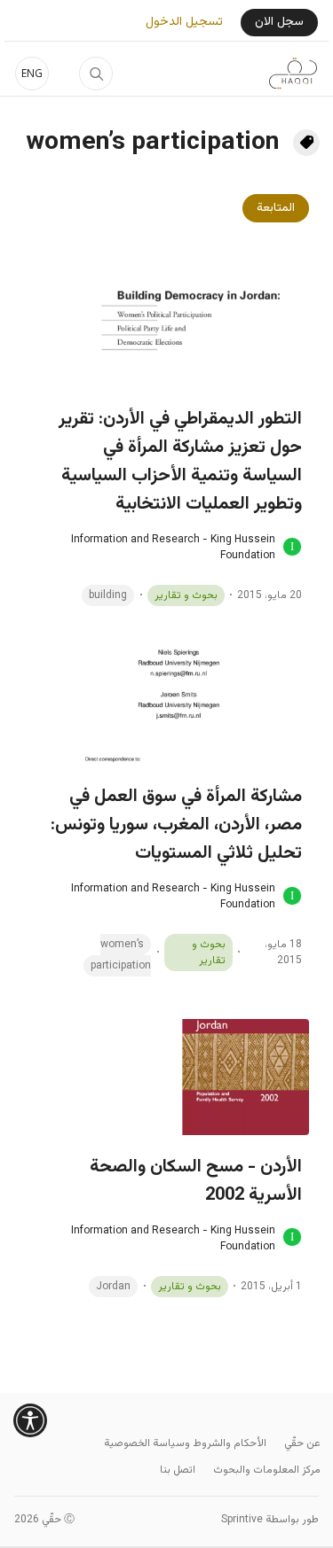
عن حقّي (302, 1443)
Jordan (113, 1287)
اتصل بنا (177, 1470)
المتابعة (276, 208)
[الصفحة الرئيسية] (293, 73)
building (108, 595)
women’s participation (121, 955)
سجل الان (279, 22)
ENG (32, 73)
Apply (96, 73)
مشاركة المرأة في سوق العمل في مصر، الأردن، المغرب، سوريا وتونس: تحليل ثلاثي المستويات (176, 824)
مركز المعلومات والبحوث (267, 1470)
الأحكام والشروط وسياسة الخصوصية (185, 1443)
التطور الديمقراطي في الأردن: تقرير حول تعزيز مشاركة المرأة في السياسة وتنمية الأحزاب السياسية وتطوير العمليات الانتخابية (180, 461)
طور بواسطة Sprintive (270, 1520)
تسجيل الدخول (184, 22)
